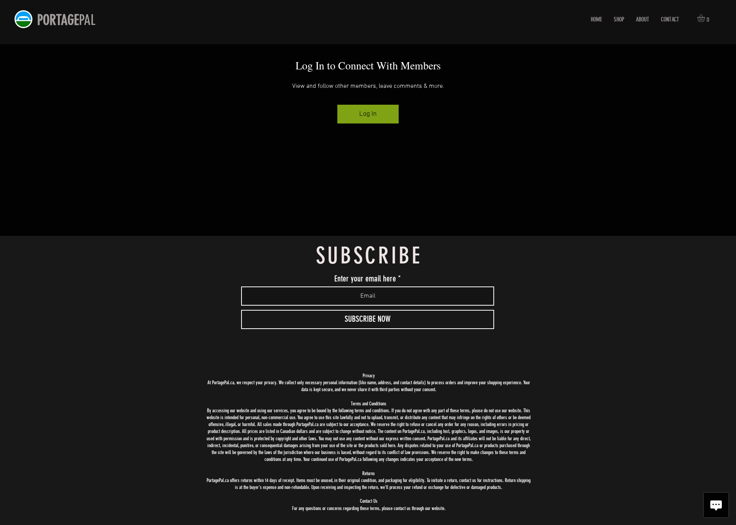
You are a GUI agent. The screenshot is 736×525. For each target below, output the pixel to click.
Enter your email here (365, 279)
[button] (705, 18)
